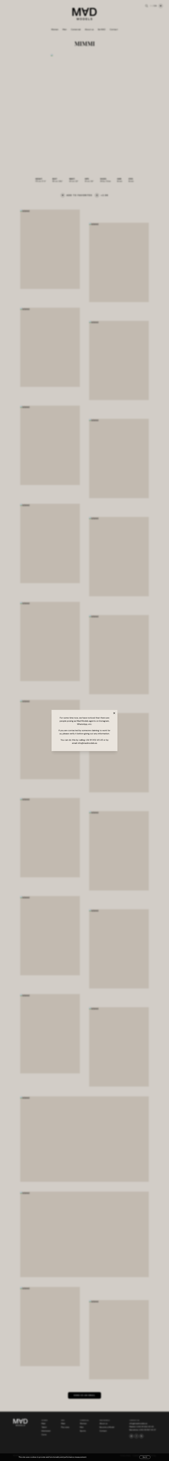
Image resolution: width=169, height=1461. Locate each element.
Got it (145, 1457)
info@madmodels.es (87, 743)
